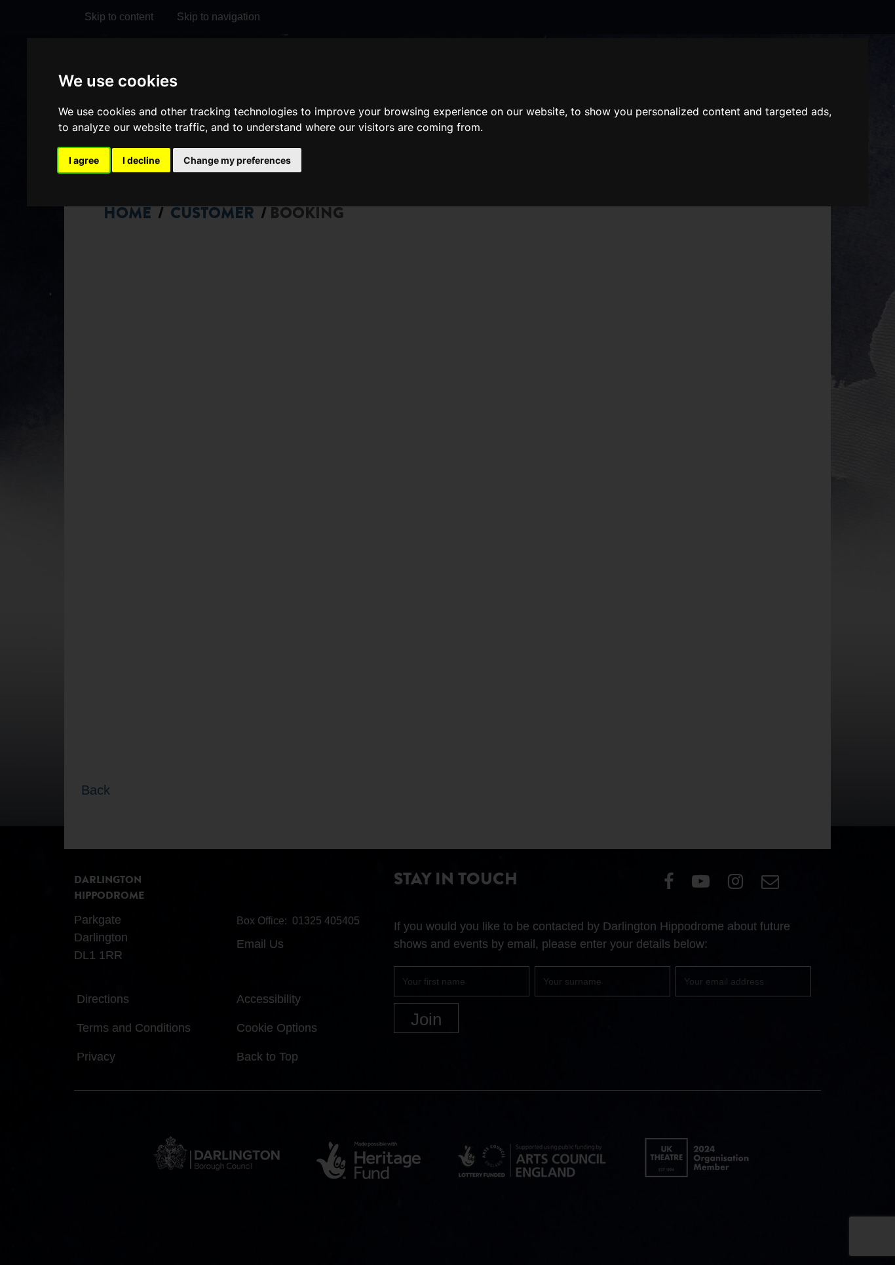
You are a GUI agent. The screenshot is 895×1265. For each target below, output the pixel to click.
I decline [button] (141, 160)
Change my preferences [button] (237, 160)
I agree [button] (84, 160)
